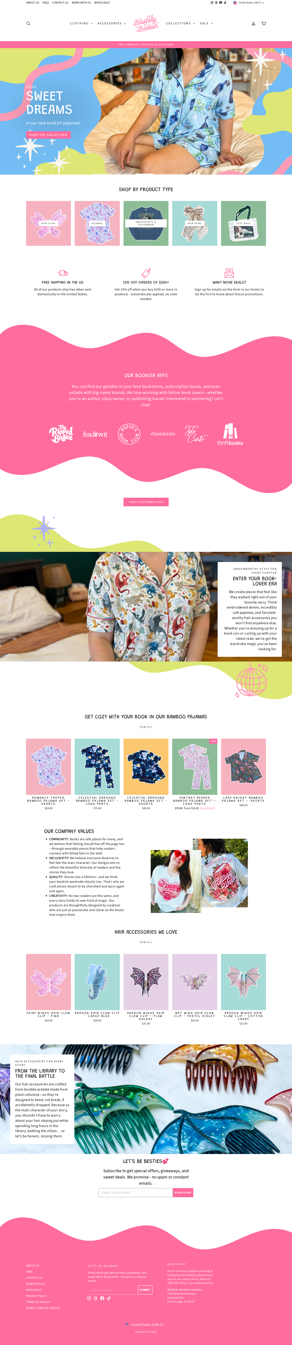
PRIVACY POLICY (36, 1296)
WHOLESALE (102, 3)
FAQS (45, 3)
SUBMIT (145, 1290)
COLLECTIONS (179, 23)
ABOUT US (32, 3)
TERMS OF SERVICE (38, 1302)
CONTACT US (60, 3)
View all (146, 727)
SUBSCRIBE (183, 1193)
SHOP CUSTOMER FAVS (146, 502)
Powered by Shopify (146, 1332)
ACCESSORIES (110, 23)
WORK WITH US (81, 3)
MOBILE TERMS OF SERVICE (43, 1308)
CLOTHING (80, 23)
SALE (205, 23)
